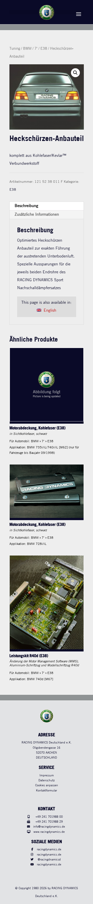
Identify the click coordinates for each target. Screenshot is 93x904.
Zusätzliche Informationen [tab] (37, 214)
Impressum (46, 775)
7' (35, 49)
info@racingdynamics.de (49, 826)
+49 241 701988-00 (49, 816)
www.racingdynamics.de (49, 832)
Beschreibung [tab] (26, 206)
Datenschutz (46, 780)
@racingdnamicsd (49, 859)
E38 (43, 49)
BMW (27, 49)
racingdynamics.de (49, 849)
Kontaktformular (46, 790)
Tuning (14, 49)
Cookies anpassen (46, 785)
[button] (75, 72)
